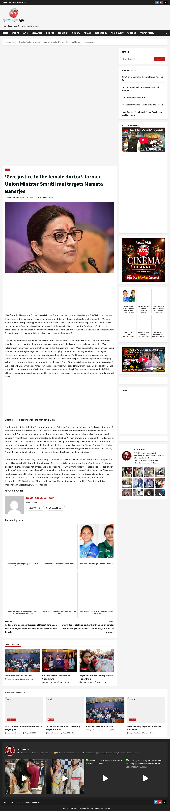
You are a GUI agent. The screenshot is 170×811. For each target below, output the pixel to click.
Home (5, 33)
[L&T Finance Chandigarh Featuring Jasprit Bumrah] (65, 710)
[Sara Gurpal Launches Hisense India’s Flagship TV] (24, 710)
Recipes (50, 33)
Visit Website (35, 508)
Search (125, 52)
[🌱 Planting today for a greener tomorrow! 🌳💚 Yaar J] (138, 494)
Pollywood (11, 720)
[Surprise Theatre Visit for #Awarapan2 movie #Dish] (149, 483)
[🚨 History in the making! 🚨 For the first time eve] (127, 494)
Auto (25, 33)
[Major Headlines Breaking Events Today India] (97, 660)
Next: (87, 626)
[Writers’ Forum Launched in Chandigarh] (59, 660)
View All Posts (56, 508)
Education (63, 33)
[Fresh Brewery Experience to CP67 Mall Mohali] (146, 710)
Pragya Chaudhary (13, 679)
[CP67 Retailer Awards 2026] (22, 660)
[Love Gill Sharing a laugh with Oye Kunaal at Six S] (138, 472)
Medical (76, 33)
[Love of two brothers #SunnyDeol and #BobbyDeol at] (127, 483)
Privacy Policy (147, 33)
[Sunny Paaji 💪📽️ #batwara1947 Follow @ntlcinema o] (138, 483)
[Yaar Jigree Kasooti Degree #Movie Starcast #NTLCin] (149, 494)
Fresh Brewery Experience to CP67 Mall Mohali (142, 104)
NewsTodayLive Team (15, 197)
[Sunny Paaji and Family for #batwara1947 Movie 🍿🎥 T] (160, 472)
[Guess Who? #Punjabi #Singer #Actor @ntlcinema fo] (127, 472)
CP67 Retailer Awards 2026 (18, 675)
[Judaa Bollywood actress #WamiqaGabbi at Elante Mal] (149, 472)
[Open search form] (167, 33)
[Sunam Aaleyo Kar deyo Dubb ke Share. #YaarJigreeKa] (160, 494)
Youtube (131, 33)
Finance (87, 33)
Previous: (31, 626)
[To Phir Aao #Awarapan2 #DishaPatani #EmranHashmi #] (160, 483)
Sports (15, 33)
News (8, 170)
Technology (117, 33)
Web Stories (101, 33)
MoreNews (93, 808)
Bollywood (37, 33)
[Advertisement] (59, 66)
